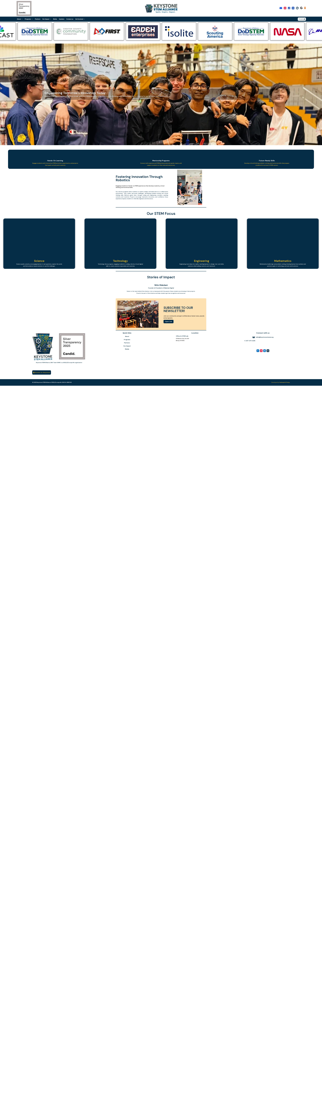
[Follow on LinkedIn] (264, 350)
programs (126, 191)
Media (55, 19)
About (19, 19)
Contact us (69, 19)
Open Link (168, 322)
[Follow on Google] (268, 350)
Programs (28, 19)
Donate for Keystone (42, 372)
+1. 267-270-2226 (249, 341)
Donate (301, 19)
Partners (37, 19)
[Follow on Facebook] (258, 350)
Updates (61, 19)
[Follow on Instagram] (261, 350)
